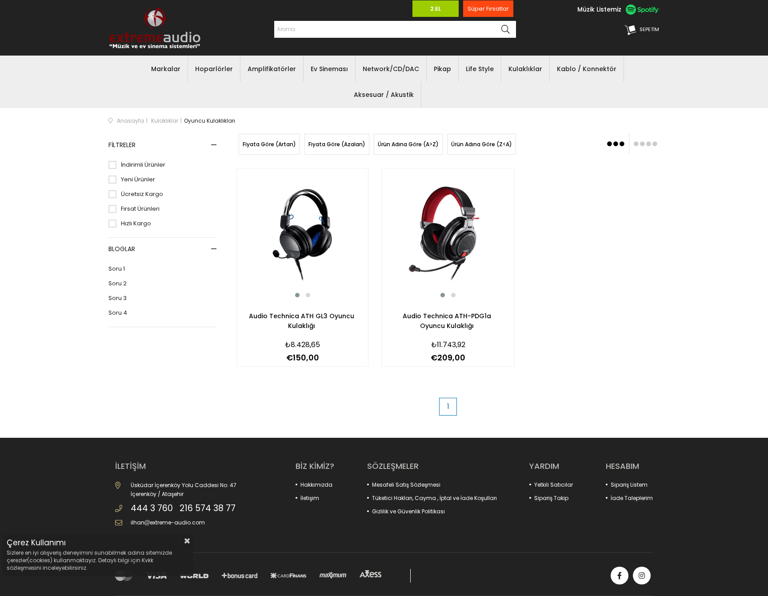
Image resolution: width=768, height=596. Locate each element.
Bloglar (121, 248)
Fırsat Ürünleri (140, 209)
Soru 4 (117, 313)
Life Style (480, 68)
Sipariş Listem (629, 484)
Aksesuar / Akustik (384, 94)
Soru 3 (117, 298)
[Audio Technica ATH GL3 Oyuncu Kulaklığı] (302, 234)
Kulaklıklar (525, 68)
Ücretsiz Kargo (142, 194)
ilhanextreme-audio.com (168, 522)
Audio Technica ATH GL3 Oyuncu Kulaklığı (301, 321)
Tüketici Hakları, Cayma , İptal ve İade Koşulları (434, 498)
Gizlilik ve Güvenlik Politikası (408, 511)
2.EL (435, 8)
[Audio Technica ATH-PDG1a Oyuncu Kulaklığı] (447, 234)
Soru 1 (116, 269)
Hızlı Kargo (136, 224)
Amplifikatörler (272, 68)
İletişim (309, 498)
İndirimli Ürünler (143, 165)
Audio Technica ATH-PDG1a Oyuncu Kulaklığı (447, 321)
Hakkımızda (316, 484)
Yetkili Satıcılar (553, 484)
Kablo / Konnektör (586, 68)
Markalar (165, 68)
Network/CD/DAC (391, 68)
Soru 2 (117, 284)
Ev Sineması (329, 68)
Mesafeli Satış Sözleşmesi (406, 484)
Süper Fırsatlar (488, 8)
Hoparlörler (214, 68)
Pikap (442, 68)
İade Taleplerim (632, 498)
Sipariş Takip (551, 498)
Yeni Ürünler (138, 180)
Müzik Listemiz (599, 9)
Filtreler (122, 144)
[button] (297, 295)
